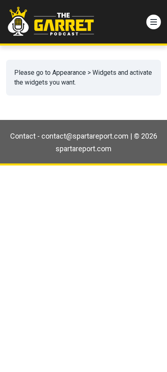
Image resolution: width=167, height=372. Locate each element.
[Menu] (153, 22)
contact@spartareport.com (84, 136)
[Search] (136, 22)
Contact (23, 136)
